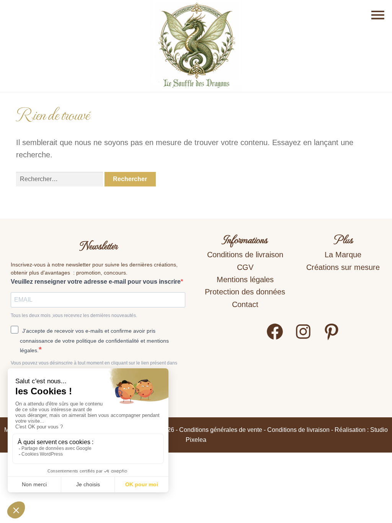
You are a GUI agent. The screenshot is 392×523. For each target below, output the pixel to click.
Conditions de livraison (245, 254)
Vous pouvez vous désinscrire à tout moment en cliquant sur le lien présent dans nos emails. (94, 366)
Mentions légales (245, 279)
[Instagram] (303, 338)
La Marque (343, 254)
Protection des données (245, 292)
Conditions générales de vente (220, 430)
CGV (245, 267)
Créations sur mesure (343, 267)
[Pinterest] (331, 338)
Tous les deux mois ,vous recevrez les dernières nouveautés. (74, 315)
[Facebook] (274, 338)
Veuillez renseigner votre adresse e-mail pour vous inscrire (96, 281)
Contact (245, 304)
